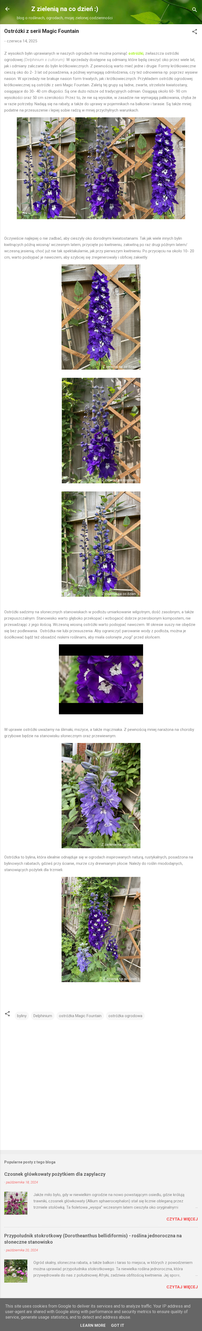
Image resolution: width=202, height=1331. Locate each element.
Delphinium (42, 1015)
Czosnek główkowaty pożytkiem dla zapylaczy (54, 1174)
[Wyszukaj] (194, 11)
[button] (194, 32)
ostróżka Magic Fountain (80, 1015)
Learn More (93, 1325)
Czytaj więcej (182, 1219)
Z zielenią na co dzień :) (64, 9)
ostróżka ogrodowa (125, 1015)
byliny (22, 1015)
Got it (117, 1325)
